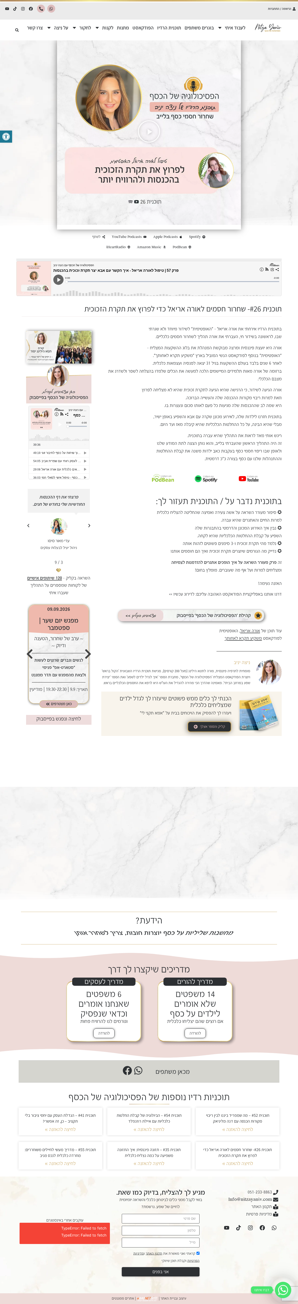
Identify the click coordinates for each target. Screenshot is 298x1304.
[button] (6, 137)
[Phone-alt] (41, 9)
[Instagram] (23, 9)
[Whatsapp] (51, 9)
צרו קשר (35, 28)
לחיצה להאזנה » (237, 1129)
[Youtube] (7, 9)
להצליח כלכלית (170, 512)
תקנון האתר (154, 1253)
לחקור (85, 28)
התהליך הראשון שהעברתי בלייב (242, 443)
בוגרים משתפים (199, 28)
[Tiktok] (15, 9)
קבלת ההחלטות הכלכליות (242, 535)
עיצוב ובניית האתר (173, 1298)
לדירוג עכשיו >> (181, 594)
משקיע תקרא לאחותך (174, 355)
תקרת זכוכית (195, 389)
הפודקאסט (143, 28)
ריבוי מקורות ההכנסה (242, 397)
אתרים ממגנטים (123, 1298)
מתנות (123, 28)
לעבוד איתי (235, 28)
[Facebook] (31, 9)
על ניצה (61, 28)
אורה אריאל (227, 329)
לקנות (107, 28)
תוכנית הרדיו (169, 28)
